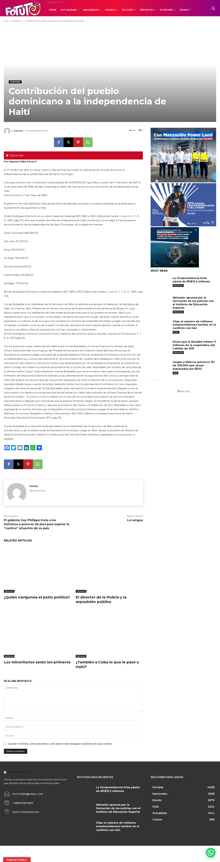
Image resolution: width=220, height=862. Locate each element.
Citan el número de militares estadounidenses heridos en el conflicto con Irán (194, 325)
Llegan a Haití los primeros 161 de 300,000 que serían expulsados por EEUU (194, 365)
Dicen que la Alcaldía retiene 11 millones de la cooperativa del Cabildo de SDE (194, 345)
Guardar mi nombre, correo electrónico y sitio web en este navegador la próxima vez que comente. (60, 743)
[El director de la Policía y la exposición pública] (109, 569)
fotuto (18, 131)
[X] (68, 142)
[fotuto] (7, 131)
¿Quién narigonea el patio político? (37, 597)
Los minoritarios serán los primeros (37, 662)
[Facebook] (59, 142)
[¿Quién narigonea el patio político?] (37, 569)
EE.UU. (176, 332)
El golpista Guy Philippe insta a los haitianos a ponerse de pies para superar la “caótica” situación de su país (36, 524)
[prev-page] (153, 380)
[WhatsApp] (88, 142)
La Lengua (135, 520)
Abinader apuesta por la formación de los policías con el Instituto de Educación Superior (193, 302)
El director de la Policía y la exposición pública (101, 599)
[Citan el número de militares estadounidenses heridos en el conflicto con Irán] (160, 326)
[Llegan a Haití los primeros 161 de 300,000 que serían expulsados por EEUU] (160, 367)
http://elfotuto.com (37, 491)
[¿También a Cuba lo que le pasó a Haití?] (109, 634)
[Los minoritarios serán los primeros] (37, 634)
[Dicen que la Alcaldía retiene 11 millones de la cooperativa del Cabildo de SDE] (160, 346)
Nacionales (178, 285)
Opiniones (16, 20)
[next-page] (158, 380)
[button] (213, 8)
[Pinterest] (78, 142)
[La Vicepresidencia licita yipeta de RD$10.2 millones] (160, 283)
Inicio (6, 20)
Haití (175, 373)
